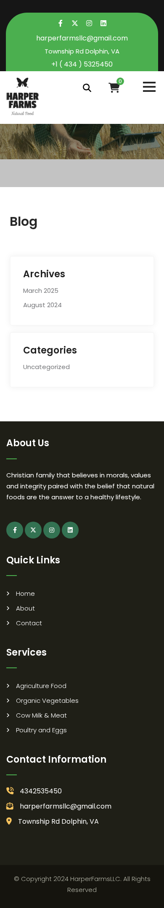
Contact (29, 623)
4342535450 (41, 791)
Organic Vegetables (47, 700)
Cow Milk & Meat (41, 715)
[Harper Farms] (23, 95)
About (25, 608)
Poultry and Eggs (41, 730)
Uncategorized (46, 366)
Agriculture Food (41, 685)
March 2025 (40, 290)
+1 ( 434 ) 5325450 (82, 64)
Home (25, 593)
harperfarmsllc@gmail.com (82, 38)
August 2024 (42, 304)
